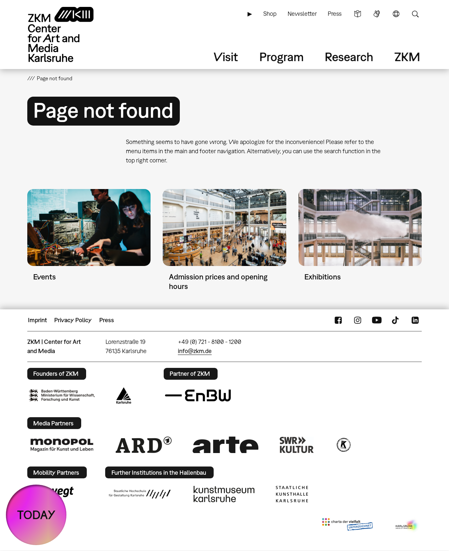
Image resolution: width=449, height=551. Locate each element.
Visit (226, 57)
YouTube (376, 320)
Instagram (357, 320)
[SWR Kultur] (297, 445)
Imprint (37, 320)
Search (415, 14)
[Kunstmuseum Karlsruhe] (224, 494)
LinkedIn (415, 320)
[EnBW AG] (198, 395)
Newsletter (302, 13)
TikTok (396, 320)
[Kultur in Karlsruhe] (343, 445)
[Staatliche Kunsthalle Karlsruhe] (292, 494)
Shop (269, 13)
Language (396, 14)
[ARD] (144, 445)
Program (281, 57)
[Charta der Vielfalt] (347, 525)
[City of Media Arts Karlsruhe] (407, 525)
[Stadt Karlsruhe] (124, 395)
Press (335, 13)
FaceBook (338, 320)
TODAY (36, 515)
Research (349, 57)
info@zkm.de (195, 350)
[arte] (225, 445)
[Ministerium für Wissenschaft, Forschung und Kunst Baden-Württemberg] (62, 395)
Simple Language (357, 14)
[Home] (70, 34)
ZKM (407, 57)
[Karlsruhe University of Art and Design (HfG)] (140, 494)
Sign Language (376, 14)
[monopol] (62, 444)
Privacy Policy (73, 320)
